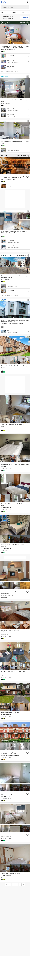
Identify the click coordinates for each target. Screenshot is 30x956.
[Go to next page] (23, 884)
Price (2, 12)
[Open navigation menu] (27, 2)
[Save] (28, 12)
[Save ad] (27, 47)
